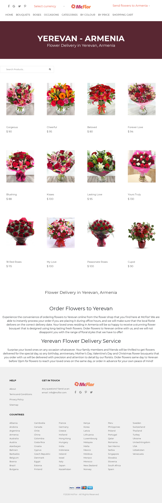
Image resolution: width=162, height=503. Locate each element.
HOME (9, 14)
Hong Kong (65, 438)
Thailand (137, 430)
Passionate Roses (97, 261)
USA (135, 446)
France (62, 423)
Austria (13, 442)
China (37, 434)
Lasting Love (94, 194)
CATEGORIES (70, 14)
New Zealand (90, 465)
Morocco (88, 461)
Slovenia (112, 461)
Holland (63, 434)
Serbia (111, 450)
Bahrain (13, 450)
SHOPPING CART (122, 14)
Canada (38, 427)
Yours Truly (134, 194)
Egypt (37, 461)
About (12, 389)
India (61, 446)
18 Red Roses (14, 261)
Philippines (114, 427)
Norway (87, 469)
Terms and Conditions (20, 394)
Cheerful (52, 127)
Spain (111, 469)
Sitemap (13, 405)
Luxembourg (90, 438)
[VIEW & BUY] (20, 102)
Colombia (39, 438)
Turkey (136, 434)
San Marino (114, 446)
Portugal (112, 434)
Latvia (87, 430)
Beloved (92, 127)
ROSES (37, 14)
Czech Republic (42, 454)
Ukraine (137, 438)
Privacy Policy (16, 399)
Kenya (87, 423)
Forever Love (135, 127)
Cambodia (39, 423)
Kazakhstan (65, 469)
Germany (64, 427)
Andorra (13, 427)
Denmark (39, 457)
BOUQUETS (23, 14)
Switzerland (139, 427)
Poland (111, 430)
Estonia (38, 465)
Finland (38, 469)
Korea (87, 427)
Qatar (111, 438)
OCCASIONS (51, 14)
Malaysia (88, 442)
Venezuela (138, 454)
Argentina (14, 430)
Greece (62, 430)
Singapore (113, 454)
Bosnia (13, 461)
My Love (51, 261)
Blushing (11, 194)
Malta (86, 446)
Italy (61, 461)
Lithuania (89, 434)
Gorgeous (12, 127)
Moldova (88, 454)
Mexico (87, 450)
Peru (110, 423)
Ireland (62, 454)
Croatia (38, 446)
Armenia (14, 434)
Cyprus (37, 450)
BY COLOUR (87, 14)
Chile (37, 430)
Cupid (131, 261)
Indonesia (64, 450)
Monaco (88, 457)
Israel (61, 457)
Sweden (137, 423)
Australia (14, 438)
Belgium (14, 457)
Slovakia (112, 457)
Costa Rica (39, 442)
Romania (113, 442)
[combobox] (50, 6)
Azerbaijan (15, 446)
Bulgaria (14, 469)
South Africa (114, 465)
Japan (62, 465)
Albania (13, 423)
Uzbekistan (138, 450)
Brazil (12, 465)
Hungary (63, 442)
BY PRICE (104, 14)
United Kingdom (141, 442)
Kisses (50, 194)
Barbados (14, 454)
